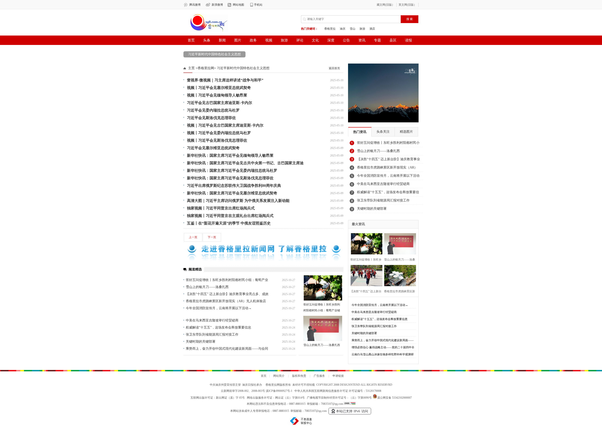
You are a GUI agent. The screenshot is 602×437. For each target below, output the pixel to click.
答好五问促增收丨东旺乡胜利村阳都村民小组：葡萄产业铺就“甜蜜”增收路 (321, 310)
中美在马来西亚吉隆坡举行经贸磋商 (212, 320)
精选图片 (406, 131)
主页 (191, 68)
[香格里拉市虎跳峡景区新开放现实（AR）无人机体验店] (398, 275)
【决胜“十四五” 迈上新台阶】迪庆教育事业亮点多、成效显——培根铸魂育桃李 (388, 160)
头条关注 (383, 131)
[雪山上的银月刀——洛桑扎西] (322, 328)
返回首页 (334, 68)
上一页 (193, 237)
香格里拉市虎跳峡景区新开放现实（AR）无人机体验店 (226, 301)
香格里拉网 (206, 68)
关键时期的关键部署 (200, 341)
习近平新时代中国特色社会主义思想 (214, 54)
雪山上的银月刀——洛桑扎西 (207, 287)
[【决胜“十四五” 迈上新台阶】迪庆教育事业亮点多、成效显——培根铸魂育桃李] (365, 275)
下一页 (212, 237)
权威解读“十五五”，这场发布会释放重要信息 (218, 327)
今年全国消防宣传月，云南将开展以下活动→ (219, 308)
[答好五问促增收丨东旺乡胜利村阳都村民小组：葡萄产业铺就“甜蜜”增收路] (322, 288)
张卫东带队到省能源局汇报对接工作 (212, 334)
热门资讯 (359, 132)
